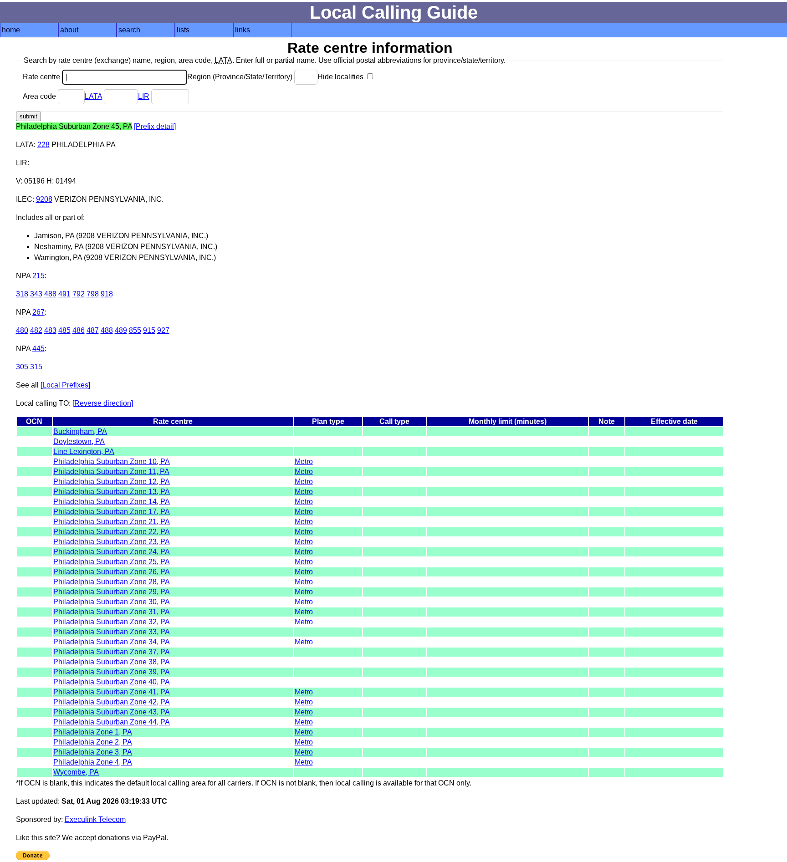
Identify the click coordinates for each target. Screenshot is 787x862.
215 (38, 276)
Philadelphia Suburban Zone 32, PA (111, 622)
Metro (304, 461)
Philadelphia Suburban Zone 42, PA (111, 702)
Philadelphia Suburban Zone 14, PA (111, 501)
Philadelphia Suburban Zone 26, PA (111, 572)
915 (149, 330)
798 (93, 294)
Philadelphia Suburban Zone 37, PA (111, 652)
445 (38, 348)
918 (107, 294)
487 (93, 330)
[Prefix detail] (155, 126)
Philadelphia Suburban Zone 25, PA (111, 562)
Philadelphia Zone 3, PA (92, 752)
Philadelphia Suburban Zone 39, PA (111, 672)
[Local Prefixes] (65, 385)
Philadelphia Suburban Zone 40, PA (111, 682)
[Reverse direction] (102, 403)
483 (50, 330)
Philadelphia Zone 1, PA (92, 732)
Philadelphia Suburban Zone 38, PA (111, 662)
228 (43, 144)
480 (22, 330)
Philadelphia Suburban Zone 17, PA (111, 511)
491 (64, 294)
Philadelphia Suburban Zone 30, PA (111, 602)
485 (64, 330)
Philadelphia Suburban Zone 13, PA (111, 491)
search (129, 30)
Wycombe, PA (76, 772)
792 (78, 294)
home (11, 30)
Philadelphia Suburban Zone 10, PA (111, 461)
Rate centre (42, 77)
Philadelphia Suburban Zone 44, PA (111, 722)
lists (183, 30)
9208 (44, 199)
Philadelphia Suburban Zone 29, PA (111, 592)
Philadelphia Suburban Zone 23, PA (111, 542)
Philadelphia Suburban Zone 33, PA (111, 632)
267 (38, 312)
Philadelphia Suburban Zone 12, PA (111, 481)
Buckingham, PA (80, 431)
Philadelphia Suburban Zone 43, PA (111, 712)
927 (163, 330)
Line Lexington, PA (83, 451)
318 (22, 294)
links (242, 30)
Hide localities (341, 77)
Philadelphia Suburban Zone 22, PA (111, 532)
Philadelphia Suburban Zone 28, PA (111, 582)
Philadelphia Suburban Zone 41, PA (111, 692)
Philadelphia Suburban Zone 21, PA (111, 521)
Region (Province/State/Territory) (240, 77)
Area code (40, 96)
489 (121, 330)
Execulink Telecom (95, 819)
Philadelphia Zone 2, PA (92, 742)
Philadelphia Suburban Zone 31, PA (111, 612)
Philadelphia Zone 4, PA (92, 762)
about (69, 30)
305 (22, 367)
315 (36, 367)
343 (36, 294)
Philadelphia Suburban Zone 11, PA (111, 471)
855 (135, 330)
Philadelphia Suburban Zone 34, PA (111, 642)
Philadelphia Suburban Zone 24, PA (111, 552)
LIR (143, 96)
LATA (93, 96)
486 (78, 330)
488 (50, 294)
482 (36, 330)
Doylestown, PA (79, 441)
